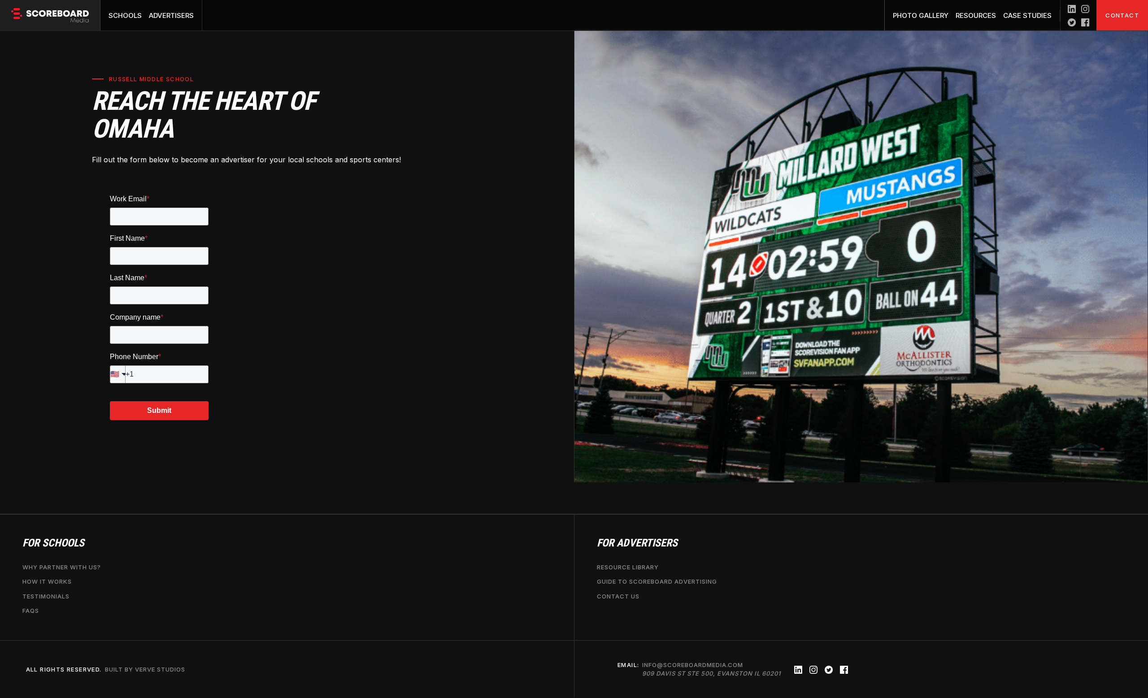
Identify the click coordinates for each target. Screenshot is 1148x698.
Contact (1122, 15)
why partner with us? (61, 567)
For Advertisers (637, 543)
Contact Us (618, 596)
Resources (976, 15)
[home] (50, 15)
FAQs (30, 610)
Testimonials (46, 596)
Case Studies (1027, 15)
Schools (125, 15)
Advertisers (171, 15)
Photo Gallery (920, 15)
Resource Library (628, 567)
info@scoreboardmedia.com (711, 669)
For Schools (53, 543)
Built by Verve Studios (145, 669)
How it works (47, 581)
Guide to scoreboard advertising (657, 581)
